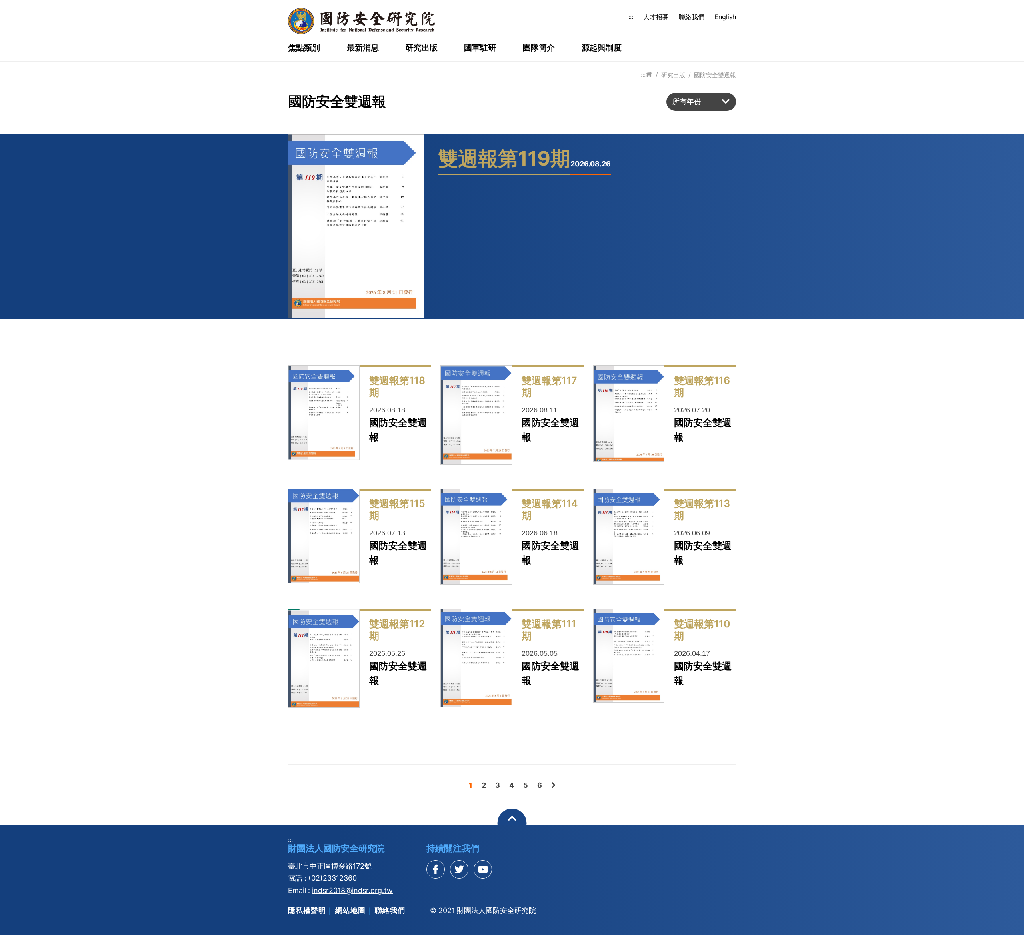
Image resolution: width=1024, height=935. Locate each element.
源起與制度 (602, 48)
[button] (701, 102)
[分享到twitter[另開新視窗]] (459, 869)
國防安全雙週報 (715, 75)
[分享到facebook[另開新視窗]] (435, 869)
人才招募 (656, 17)
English (725, 17)
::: (630, 17)
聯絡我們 (691, 17)
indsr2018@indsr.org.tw (352, 890)
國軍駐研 (480, 48)
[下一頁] (553, 785)
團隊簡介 (539, 48)
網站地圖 (350, 910)
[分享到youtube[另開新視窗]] (483, 869)
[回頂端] (512, 823)
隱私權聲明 (307, 910)
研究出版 (422, 48)
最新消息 (363, 48)
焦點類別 (304, 48)
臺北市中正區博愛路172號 (330, 866)
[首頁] (649, 74)
